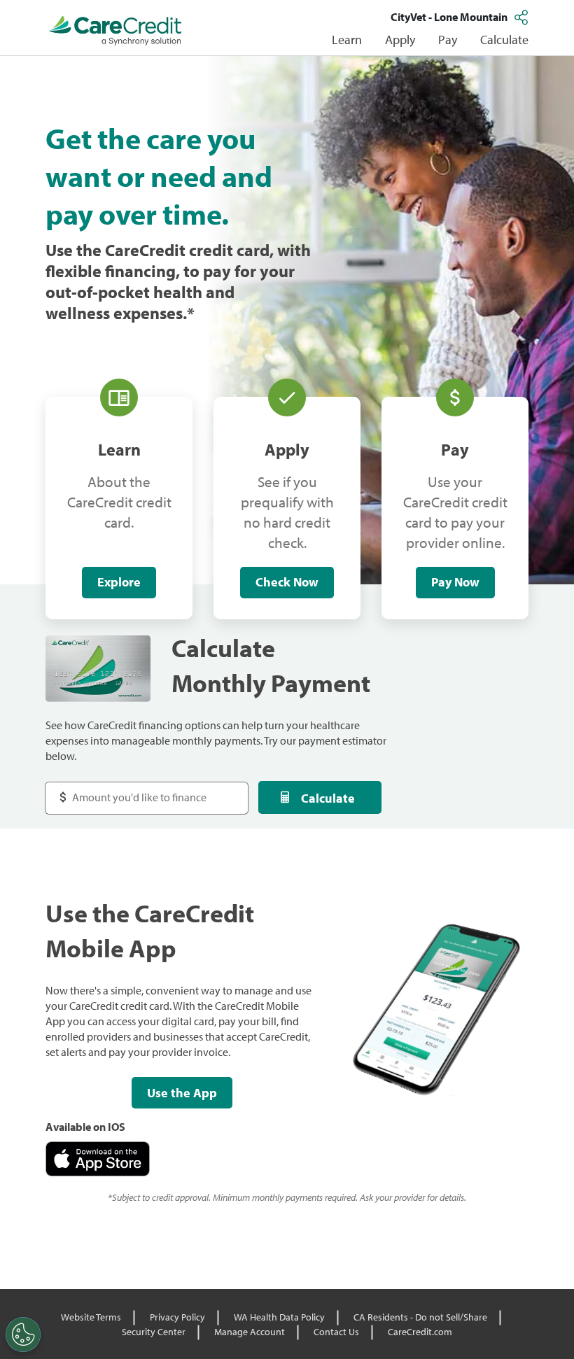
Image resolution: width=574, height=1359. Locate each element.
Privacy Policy (177, 1317)
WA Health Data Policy (279, 1317)
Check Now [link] (286, 582)
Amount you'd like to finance (127, 790)
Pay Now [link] (455, 582)
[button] (522, 17)
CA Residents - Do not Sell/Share (420, 1317)
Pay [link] (447, 39)
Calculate (328, 798)
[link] (116, 31)
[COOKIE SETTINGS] (23, 1334)
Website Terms (91, 1317)
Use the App (182, 1093)
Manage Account (249, 1331)
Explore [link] (119, 582)
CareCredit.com (420, 1331)
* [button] (191, 312)
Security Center (154, 1331)
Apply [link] (400, 39)
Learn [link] (347, 39)
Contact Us (336, 1331)
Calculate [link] (504, 39)
